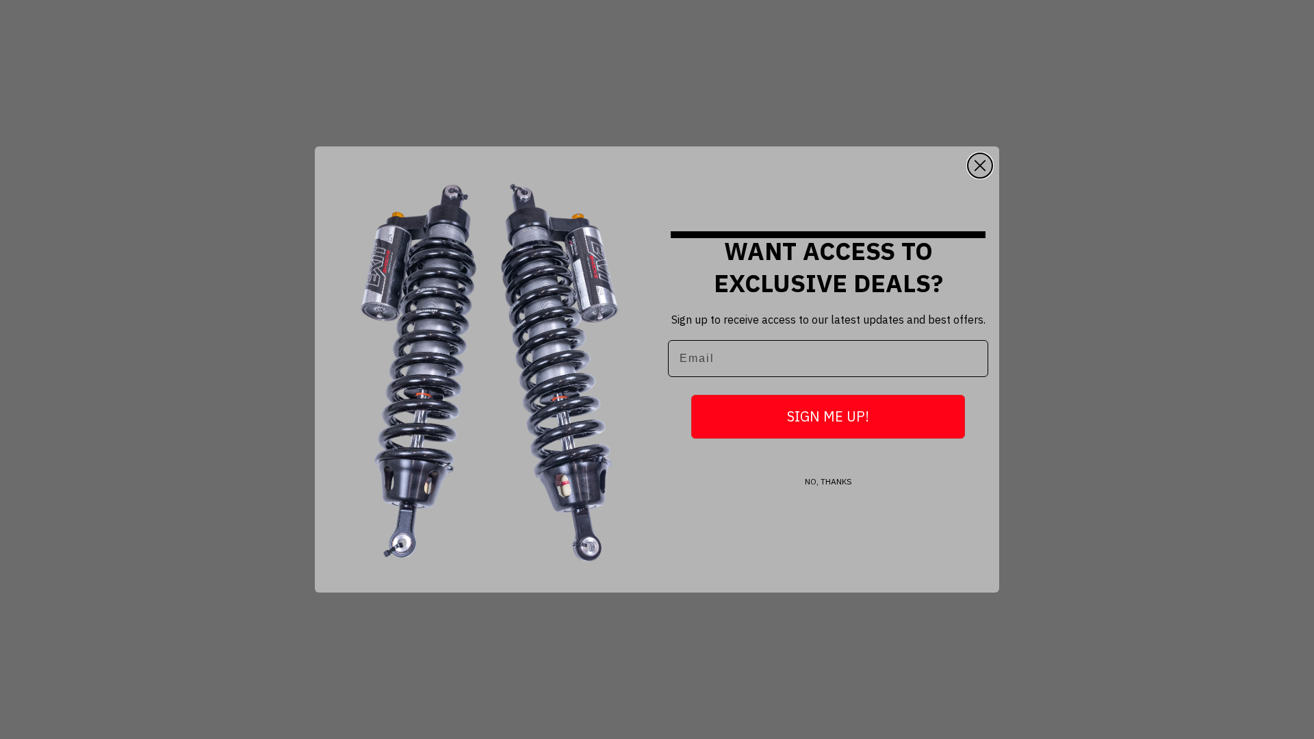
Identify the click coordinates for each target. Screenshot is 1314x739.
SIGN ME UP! (828, 416)
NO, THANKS (828, 481)
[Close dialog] (980, 165)
